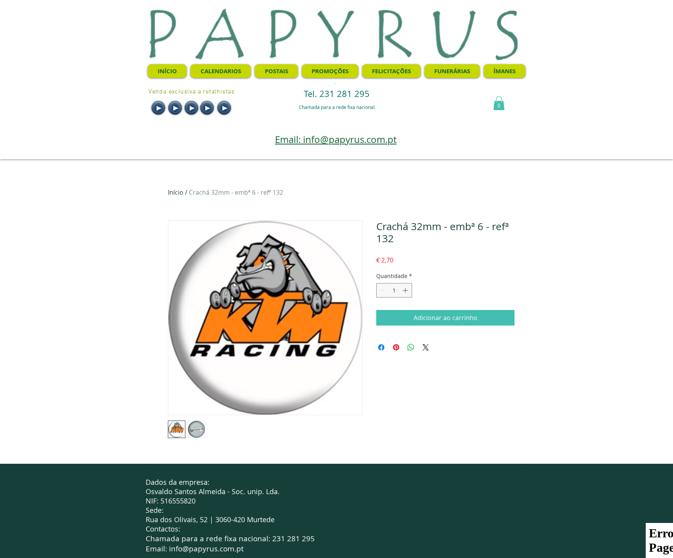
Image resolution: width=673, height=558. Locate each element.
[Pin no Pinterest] (396, 347)
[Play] (158, 107)
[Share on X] (425, 347)
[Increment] (406, 290)
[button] (499, 103)
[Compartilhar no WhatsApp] (411, 347)
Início (175, 192)
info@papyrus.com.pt (206, 549)
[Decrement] (382, 290)
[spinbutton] (394, 290)
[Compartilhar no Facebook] (381, 347)
